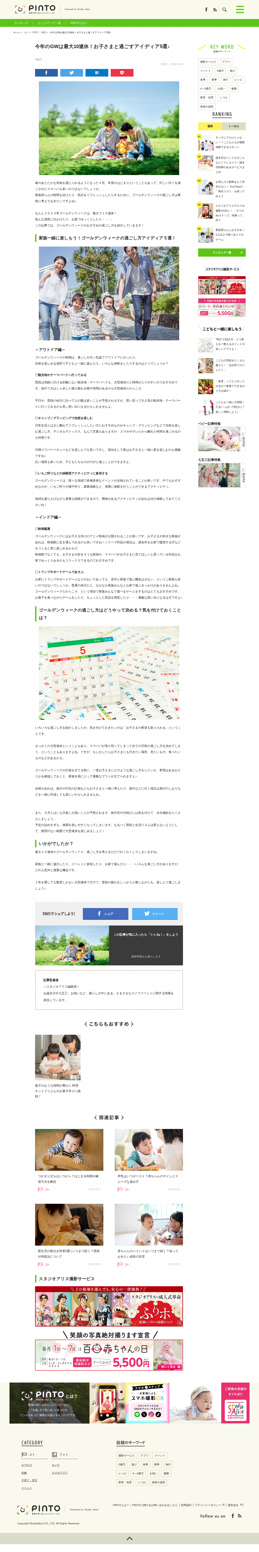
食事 (203, 79)
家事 (214, 79)
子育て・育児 (29, 1480)
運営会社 (233, 1505)
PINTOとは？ (79, 23)
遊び (232, 70)
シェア (108, 913)
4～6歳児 (205, 88)
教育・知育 (206, 97)
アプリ (226, 61)
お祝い (221, 88)
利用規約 (186, 1505)
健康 (234, 88)
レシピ (238, 79)
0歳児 (220, 70)
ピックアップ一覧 (49, 23)
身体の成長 (206, 106)
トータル (233, 126)
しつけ (224, 97)
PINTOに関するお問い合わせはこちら (155, 1505)
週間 (210, 126)
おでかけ (26, 1465)
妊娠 (24, 1472)
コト (32, 1454)
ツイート (158, 913)
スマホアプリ (60, 1472)
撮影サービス (208, 61)
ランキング (21, 23)
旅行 (39, 59)
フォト (63, 1454)
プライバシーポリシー (208, 1505)
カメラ (56, 1465)
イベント (205, 70)
